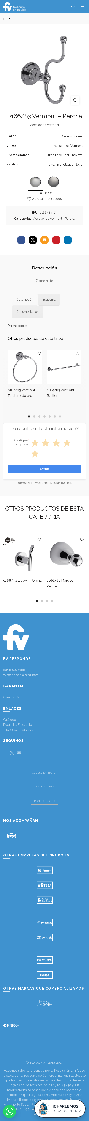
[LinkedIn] (68, 240)
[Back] (6, 18)
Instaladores (44, 786)
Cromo (67, 136)
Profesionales (44, 801)
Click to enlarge (75, 100)
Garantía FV (11, 697)
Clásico (68, 164)
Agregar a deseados (47, 198)
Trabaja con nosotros (18, 729)
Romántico (54, 164)
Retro (79, 164)
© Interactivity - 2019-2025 (44, 1062)
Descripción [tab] (44, 268)
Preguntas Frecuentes (18, 724)
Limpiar (47, 192)
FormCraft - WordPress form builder (44, 483)
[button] (9, 1111)
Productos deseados (73, 6)
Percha (70, 218)
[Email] (44, 240)
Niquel (78, 136)
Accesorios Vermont (68, 145)
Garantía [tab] (44, 280)
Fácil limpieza (73, 155)
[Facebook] (21, 240)
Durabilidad (54, 155)
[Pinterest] (56, 240)
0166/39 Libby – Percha (22, 580)
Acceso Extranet (44, 772)
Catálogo (9, 719)
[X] (33, 240)
